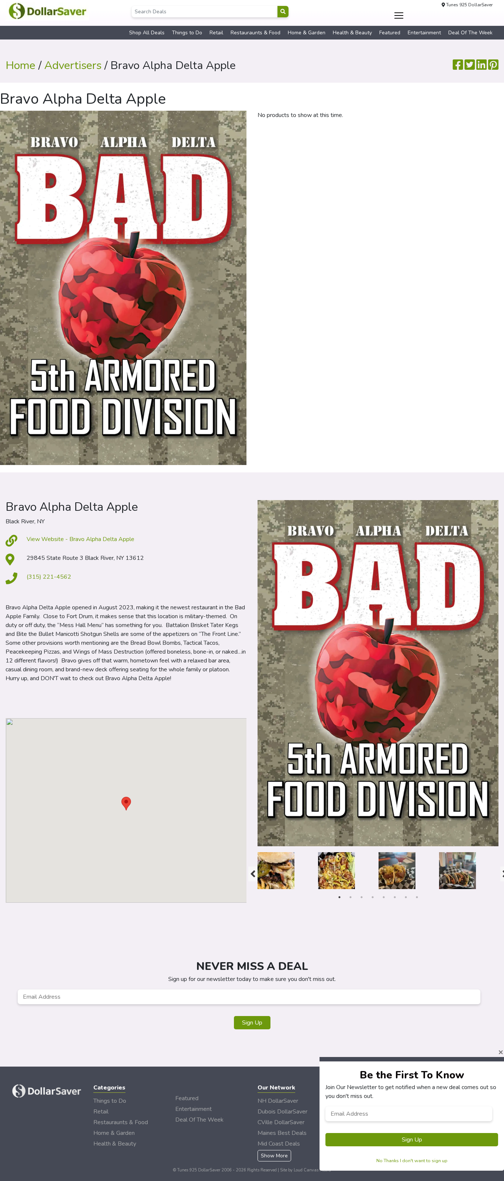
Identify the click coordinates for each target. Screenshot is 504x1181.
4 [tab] (372, 897)
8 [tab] (417, 897)
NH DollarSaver (278, 1101)
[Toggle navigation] (399, 15)
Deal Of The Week (470, 32)
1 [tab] (339, 897)
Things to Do (187, 32)
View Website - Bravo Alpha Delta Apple (80, 539)
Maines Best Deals (282, 1133)
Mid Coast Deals (279, 1144)
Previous (252, 872)
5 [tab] (383, 897)
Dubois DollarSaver (282, 1112)
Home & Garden (306, 32)
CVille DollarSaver (281, 1122)
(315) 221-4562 (49, 577)
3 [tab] (361, 897)
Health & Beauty (352, 32)
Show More (274, 1155)
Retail (216, 32)
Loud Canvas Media (312, 1170)
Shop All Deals (147, 32)
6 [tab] (394, 897)
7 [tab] (406, 897)
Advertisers (72, 65)
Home (20, 65)
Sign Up (252, 1023)
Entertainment (424, 32)
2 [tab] (350, 897)
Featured (389, 32)
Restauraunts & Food (255, 32)
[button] (126, 803)
